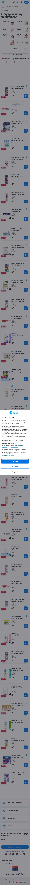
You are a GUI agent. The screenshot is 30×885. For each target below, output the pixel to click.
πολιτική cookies (14, 447)
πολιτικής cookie (10, 455)
